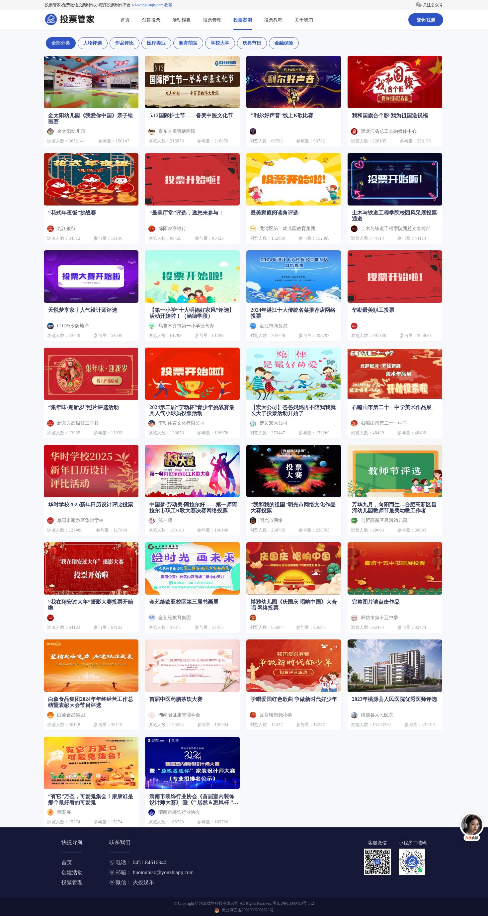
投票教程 (273, 20)
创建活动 (72, 872)
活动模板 (181, 20)
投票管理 (212, 20)
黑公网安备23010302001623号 (248, 910)
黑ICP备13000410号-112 (293, 903)
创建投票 (151, 20)
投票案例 (242, 20)
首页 (125, 20)
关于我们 (303, 20)
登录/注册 (426, 19)
